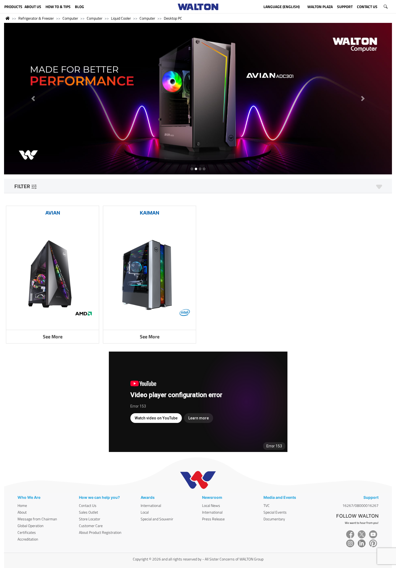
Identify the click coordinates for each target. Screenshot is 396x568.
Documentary (274, 519)
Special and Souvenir (157, 519)
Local (145, 512)
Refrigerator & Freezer (36, 18)
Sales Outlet (88, 512)
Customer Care (91, 525)
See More (52, 336)
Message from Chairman (37, 519)
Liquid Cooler (121, 18)
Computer (70, 18)
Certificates (27, 532)
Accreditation (28, 539)
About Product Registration (100, 532)
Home (22, 505)
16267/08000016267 (360, 505)
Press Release (213, 519)
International (151, 505)
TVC (266, 505)
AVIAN (52, 213)
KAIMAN (149, 213)
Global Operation (31, 525)
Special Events (275, 512)
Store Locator (89, 519)
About (22, 512)
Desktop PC (173, 18)
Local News (211, 505)
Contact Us (87, 505)
